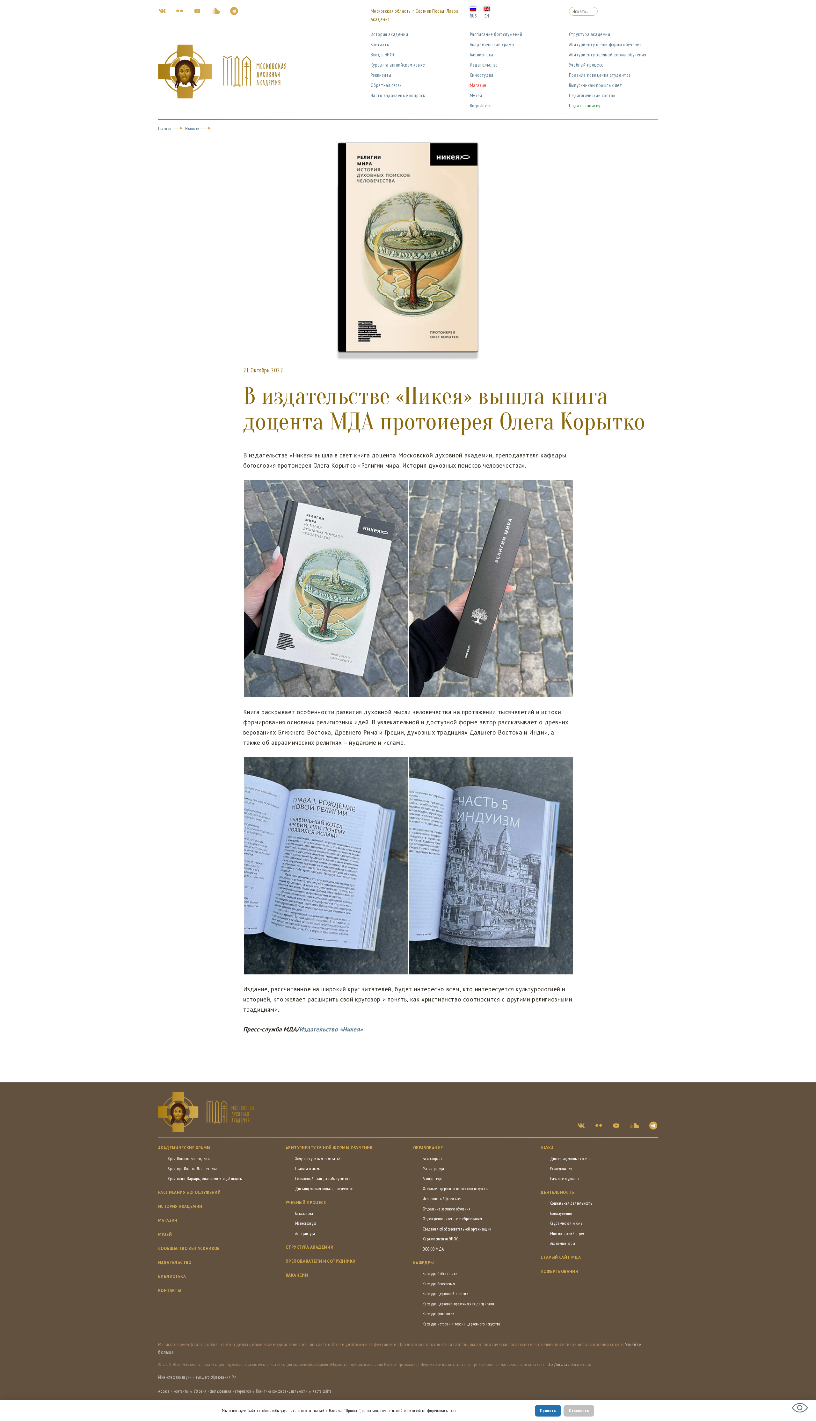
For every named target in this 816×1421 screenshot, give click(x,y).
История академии (389, 34)
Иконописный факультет (442, 1199)
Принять (548, 1410)
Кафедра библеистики (440, 1273)
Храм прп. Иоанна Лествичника (192, 1168)
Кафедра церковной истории (445, 1293)
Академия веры (562, 1243)
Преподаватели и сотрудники (320, 1261)
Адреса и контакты (173, 1391)
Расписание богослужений (496, 34)
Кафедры (423, 1263)
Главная (164, 128)
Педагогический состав (592, 95)
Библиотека (481, 55)
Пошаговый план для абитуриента (322, 1178)
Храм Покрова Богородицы (189, 1158)
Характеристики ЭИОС (440, 1239)
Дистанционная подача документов (324, 1188)
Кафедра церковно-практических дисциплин (458, 1304)
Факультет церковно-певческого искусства (456, 1188)
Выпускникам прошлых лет (595, 85)
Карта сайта (322, 1391)
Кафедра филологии (439, 1314)
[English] (487, 8)
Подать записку (584, 106)
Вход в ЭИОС (383, 55)
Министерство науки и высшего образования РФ (197, 1377)
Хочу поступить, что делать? (317, 1158)
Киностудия (481, 75)
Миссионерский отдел (567, 1233)
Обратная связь (386, 85)
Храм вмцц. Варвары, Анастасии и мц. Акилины (205, 1178)
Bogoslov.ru (481, 106)
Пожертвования (559, 1271)
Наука (547, 1148)
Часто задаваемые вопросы (398, 95)
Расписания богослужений (189, 1192)
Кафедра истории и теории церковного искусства (461, 1324)
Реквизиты (381, 75)
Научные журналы (564, 1178)
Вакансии (297, 1275)
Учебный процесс (586, 65)
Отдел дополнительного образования (452, 1219)
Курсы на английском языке (398, 65)
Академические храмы (492, 44)
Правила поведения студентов (600, 75)
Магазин (478, 85)
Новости (192, 128)
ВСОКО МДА (433, 1249)
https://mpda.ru (557, 1364)
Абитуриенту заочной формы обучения (607, 55)
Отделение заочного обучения (447, 1209)
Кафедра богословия (439, 1284)
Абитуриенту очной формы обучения (605, 44)
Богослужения (561, 1213)
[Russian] (473, 8)
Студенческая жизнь (566, 1223)
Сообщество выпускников (189, 1248)
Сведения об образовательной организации (457, 1229)
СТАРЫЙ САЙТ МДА (561, 1257)
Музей (476, 95)
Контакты (380, 44)
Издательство (484, 65)
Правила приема (308, 1168)
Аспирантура (305, 1233)
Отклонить (579, 1410)
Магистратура (306, 1223)
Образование (428, 1148)
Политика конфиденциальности (282, 1391)
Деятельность (557, 1192)
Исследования (561, 1168)
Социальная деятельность (571, 1203)
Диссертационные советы (571, 1158)
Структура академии (589, 34)
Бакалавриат (305, 1213)
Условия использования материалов (222, 1391)
